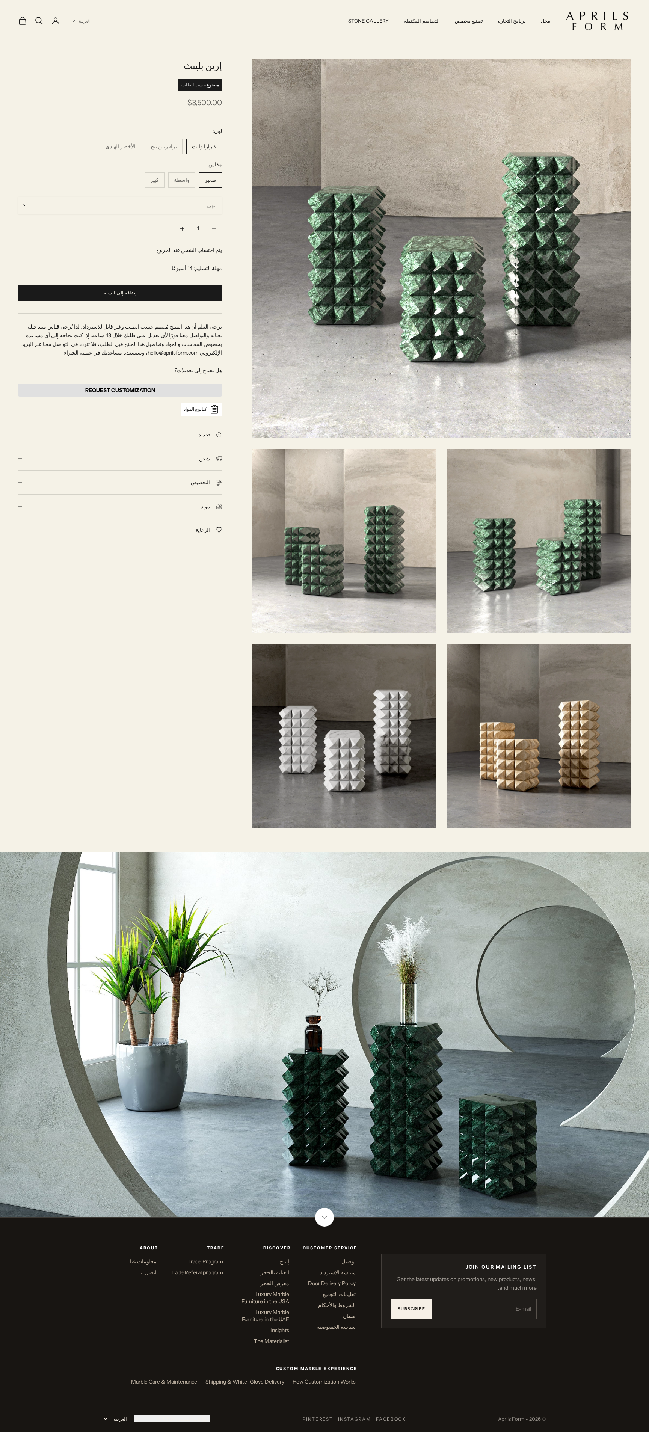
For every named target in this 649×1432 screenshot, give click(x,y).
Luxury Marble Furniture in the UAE (265, 1316)
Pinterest (317, 1419)
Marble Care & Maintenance (164, 1381)
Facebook (391, 1419)
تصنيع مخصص (469, 21)
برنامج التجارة (512, 21)
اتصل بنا (148, 1272)
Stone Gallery (368, 21)
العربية (84, 21)
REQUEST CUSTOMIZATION (120, 390)
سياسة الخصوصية (336, 1326)
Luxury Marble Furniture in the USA (265, 1298)
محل (545, 21)
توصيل (348, 1261)
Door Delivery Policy (332, 1283)
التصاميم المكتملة (422, 21)
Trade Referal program (197, 1272)
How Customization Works (324, 1381)
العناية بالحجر (275, 1272)
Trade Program (205, 1261)
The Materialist (271, 1341)
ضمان (349, 1316)
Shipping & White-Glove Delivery (244, 1381)
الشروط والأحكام (337, 1305)
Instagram (354, 1419)
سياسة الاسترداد (338, 1272)
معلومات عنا (143, 1261)
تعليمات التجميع (339, 1294)
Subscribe (411, 1308)
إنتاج (284, 1261)
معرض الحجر (274, 1283)
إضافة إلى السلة (120, 293)
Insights (279, 1330)
